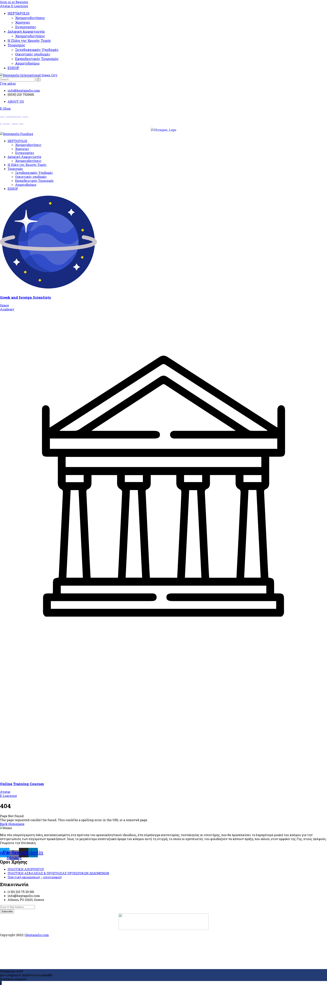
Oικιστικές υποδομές (32, 54)
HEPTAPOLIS (19, 13)
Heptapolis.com (37, 935)
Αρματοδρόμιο (27, 63)
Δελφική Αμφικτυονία (26, 31)
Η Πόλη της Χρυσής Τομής (29, 40)
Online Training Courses (22, 783)
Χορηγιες (22, 22)
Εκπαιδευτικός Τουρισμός (37, 58)
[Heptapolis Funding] (16, 134)
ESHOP (13, 68)
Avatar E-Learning (14, 6)
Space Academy (7, 307)
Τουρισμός (16, 45)
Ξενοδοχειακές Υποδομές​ (37, 49)
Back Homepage (12, 824)
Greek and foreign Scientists (25, 297)
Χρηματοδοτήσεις (30, 18)
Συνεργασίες (25, 27)
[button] (5, 108)
